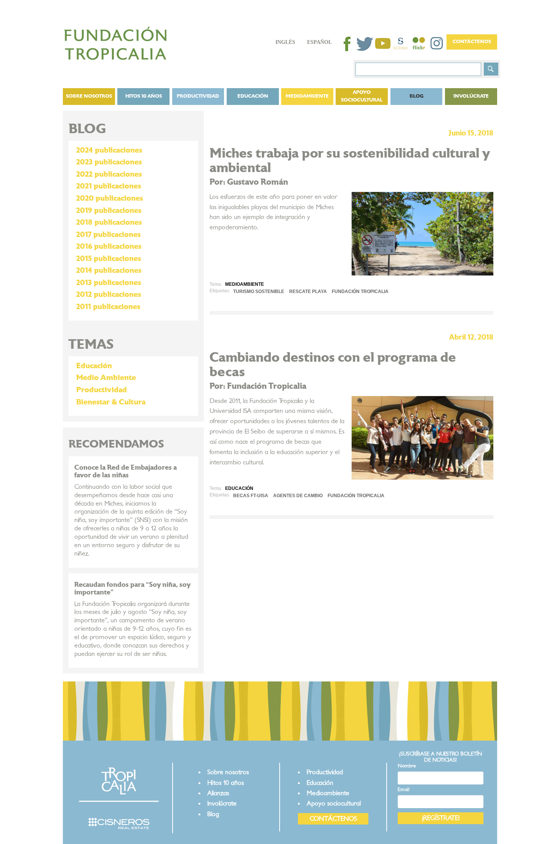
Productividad (198, 96)
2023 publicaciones (109, 162)
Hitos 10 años (143, 96)
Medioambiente (307, 96)
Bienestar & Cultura (111, 402)
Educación (252, 96)
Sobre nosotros (89, 96)
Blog (213, 814)
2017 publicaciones (108, 234)
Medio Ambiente (106, 378)
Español (319, 42)
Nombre (407, 765)
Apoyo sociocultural (361, 96)
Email (404, 789)
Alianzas (218, 793)
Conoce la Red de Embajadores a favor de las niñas (125, 471)
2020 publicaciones (109, 198)
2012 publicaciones (108, 294)
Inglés (285, 42)
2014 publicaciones (108, 270)
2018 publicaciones (109, 222)
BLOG (417, 96)
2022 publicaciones (109, 174)
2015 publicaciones (108, 259)
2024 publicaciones (109, 150)
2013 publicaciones (108, 283)
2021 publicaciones (108, 186)
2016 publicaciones (108, 246)
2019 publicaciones (108, 210)
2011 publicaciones (108, 307)
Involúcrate (471, 96)
